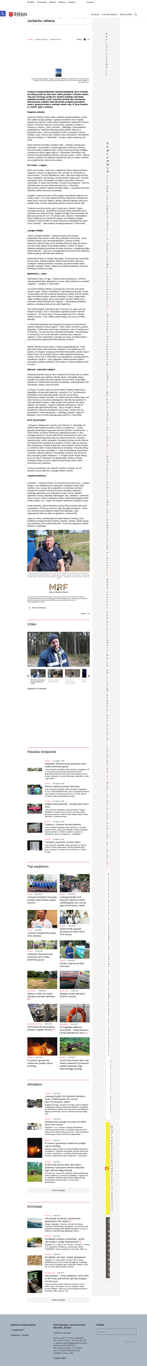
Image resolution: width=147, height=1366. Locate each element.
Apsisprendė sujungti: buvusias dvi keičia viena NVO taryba (72, 932)
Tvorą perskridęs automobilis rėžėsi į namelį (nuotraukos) (107, 239)
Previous (110, 1281)
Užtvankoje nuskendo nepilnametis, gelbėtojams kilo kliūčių (107, 379)
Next (102, 1281)
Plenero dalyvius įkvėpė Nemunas (62, 786)
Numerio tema (31, 991)
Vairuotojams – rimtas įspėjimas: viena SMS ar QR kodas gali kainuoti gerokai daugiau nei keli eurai (67, 1278)
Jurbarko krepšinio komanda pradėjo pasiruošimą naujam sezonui (42, 900)
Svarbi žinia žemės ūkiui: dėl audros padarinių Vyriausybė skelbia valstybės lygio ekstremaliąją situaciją (64, 1167)
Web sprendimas (130, 1342)
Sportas (29, 894)
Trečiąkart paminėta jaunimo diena (62, 842)
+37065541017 (112, 1198)
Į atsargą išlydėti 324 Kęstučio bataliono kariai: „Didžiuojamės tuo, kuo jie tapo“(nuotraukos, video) (65, 1099)
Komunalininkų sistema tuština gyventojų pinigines (107, 512)
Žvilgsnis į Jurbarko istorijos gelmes (63, 824)
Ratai (53, 1273)
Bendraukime (64, 1024)
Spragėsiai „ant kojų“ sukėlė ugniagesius (65, 1257)
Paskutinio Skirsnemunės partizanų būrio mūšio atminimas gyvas (40, 957)
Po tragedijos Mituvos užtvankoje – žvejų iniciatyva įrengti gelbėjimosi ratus (74, 1030)
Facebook (15, 1335)
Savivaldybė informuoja (34, 1024)
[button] (3, 13)
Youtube (25, 1335)
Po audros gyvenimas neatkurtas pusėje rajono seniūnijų (40, 1063)
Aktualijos (63, 894)
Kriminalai (48, 1215)
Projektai (30, 39)
